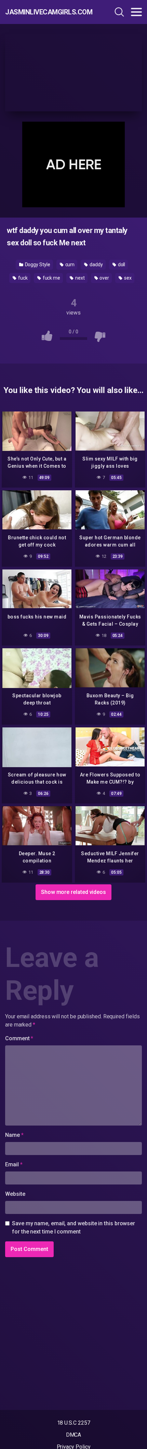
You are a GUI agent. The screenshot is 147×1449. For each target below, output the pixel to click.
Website (15, 1194)
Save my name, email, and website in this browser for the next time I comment (73, 1227)
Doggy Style (37, 264)
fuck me (51, 278)
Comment (19, 1038)
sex (127, 278)
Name (14, 1135)
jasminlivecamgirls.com (46, 12)
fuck (22, 278)
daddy (96, 264)
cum (69, 264)
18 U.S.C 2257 (73, 1423)
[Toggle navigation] (136, 12)
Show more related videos (73, 892)
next (79, 278)
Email (13, 1164)
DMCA (73, 1435)
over (104, 278)
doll (121, 264)
